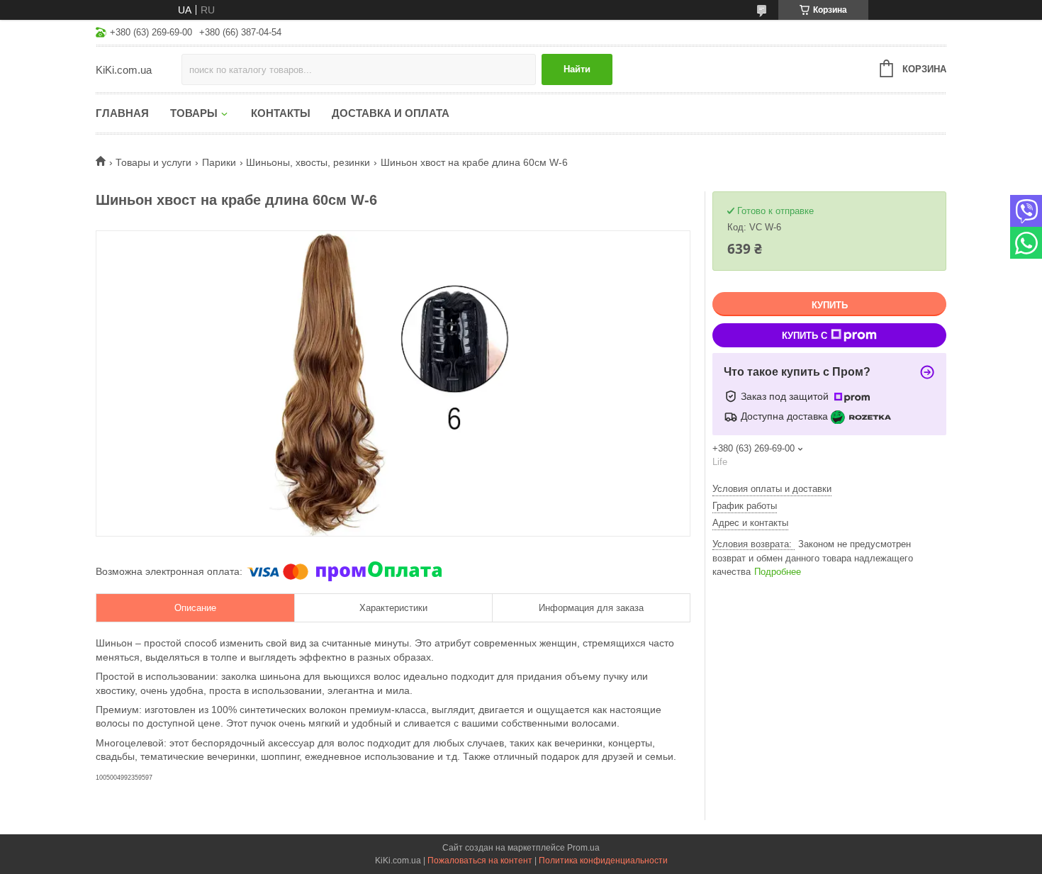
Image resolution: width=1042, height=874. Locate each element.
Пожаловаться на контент (479, 860)
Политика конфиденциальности (603, 860)
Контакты (280, 113)
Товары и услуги (153, 162)
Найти (577, 69)
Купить (830, 305)
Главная (122, 113)
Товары (194, 113)
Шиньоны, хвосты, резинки (308, 162)
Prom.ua (583, 848)
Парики (219, 162)
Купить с (804, 335)
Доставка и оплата (390, 113)
